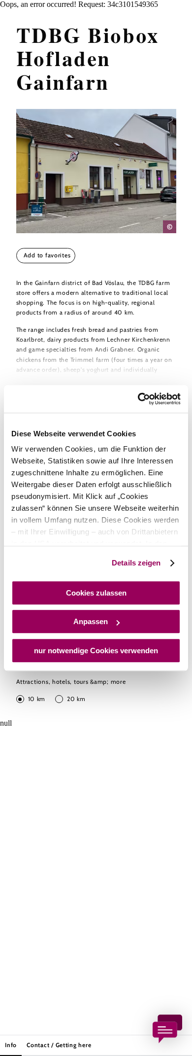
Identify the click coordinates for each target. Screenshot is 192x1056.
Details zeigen (136, 563)
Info (11, 1045)
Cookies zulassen (96, 593)
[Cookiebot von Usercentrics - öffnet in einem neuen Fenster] (138, 398)
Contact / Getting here (59, 1045)
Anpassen (90, 621)
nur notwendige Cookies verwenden (96, 650)
